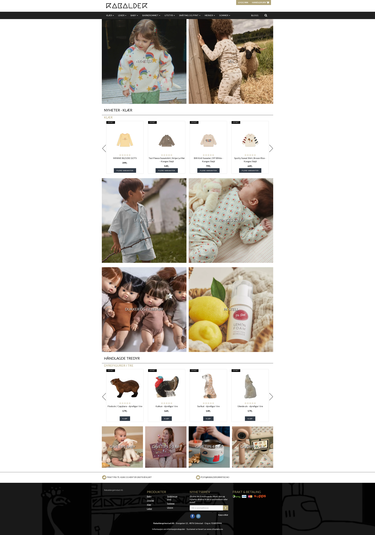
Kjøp (124, 419)
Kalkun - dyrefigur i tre (167, 406)
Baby (134, 15)
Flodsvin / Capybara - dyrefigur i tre (125, 406)
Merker (209, 15)
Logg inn (243, 2)
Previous (104, 148)
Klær (109, 15)
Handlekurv (259, 2)
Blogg (254, 15)
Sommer (224, 15)
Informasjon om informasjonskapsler (168, 529)
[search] (266, 15)
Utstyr (169, 15)
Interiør (150, 500)
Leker (121, 15)
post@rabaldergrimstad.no (215, 477)
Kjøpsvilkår (223, 515)
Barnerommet (150, 15)
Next (271, 148)
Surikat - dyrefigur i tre (208, 406)
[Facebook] (193, 516)
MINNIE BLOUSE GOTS (125, 158)
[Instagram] (198, 516)
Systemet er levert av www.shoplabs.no (205, 529)
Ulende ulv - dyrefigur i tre (250, 406)
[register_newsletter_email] (225, 507)
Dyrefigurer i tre (118, 365)
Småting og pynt (189, 15)
